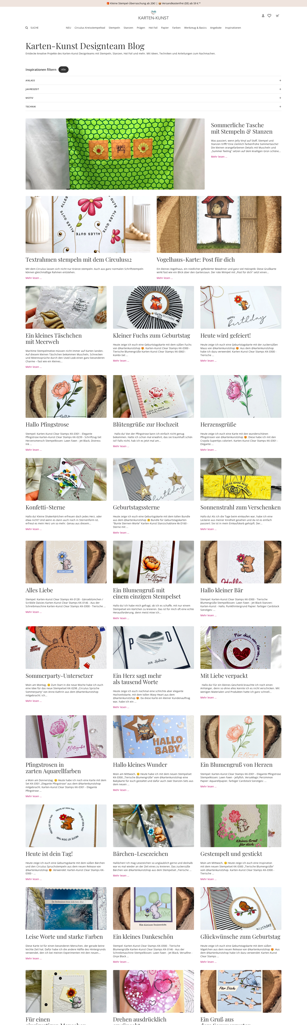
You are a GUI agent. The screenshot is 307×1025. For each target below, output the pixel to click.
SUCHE (35, 27)
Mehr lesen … (219, 156)
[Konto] (263, 16)
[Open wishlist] (269, 16)
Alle (63, 69)
